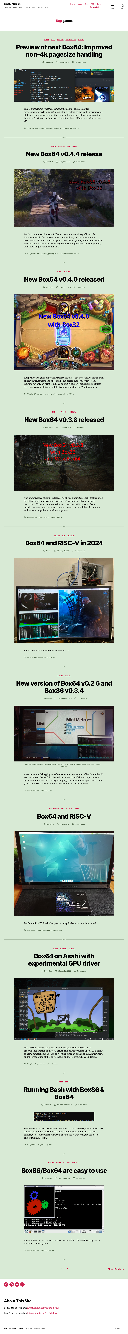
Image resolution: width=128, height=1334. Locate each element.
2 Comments (82, 698)
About (80, 4)
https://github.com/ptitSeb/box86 (43, 1308)
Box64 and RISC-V (64, 816)
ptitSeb (50, 62)
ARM (36, 128)
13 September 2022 (64, 1105)
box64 (41, 128)
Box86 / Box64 (12, 4)
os (53, 1251)
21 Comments (81, 1178)
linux (59, 128)
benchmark (31, 930)
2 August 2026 (64, 162)
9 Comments (79, 824)
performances (56, 394)
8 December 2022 (64, 971)
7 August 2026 (63, 62)
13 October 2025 (64, 428)
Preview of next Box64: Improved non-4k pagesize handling (64, 50)
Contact (100, 4)
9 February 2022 (64, 1178)
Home (72, 4)
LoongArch (71, 39)
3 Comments (82, 1105)
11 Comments (80, 551)
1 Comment (80, 287)
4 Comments (80, 162)
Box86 (67, 676)
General (72, 412)
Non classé (72, 146)
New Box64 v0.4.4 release (64, 154)
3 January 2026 (65, 287)
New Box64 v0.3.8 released (64, 419)
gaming (51, 254)
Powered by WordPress (35, 1328)
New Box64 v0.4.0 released (64, 279)
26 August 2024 (63, 551)
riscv (50, 791)
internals (53, 128)
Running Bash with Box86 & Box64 (64, 1093)
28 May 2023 (64, 824)
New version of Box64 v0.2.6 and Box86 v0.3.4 (64, 686)
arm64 (33, 254)
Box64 (46, 39)
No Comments (80, 62)
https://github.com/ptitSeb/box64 (43, 1313)
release (76, 128)
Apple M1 (30, 128)
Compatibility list (96, 7)
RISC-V (76, 254)
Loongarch (66, 128)
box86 (39, 791)
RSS (92, 4)
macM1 (81, 39)
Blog (86, 4)
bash (33, 1145)
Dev (53, 39)
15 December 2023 (64, 698)
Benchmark (54, 809)
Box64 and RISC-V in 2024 (64, 543)
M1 (71, 128)
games (47, 128)
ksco (50, 551)
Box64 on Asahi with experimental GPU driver (64, 959)
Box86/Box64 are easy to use (64, 1170)
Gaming (60, 39)
